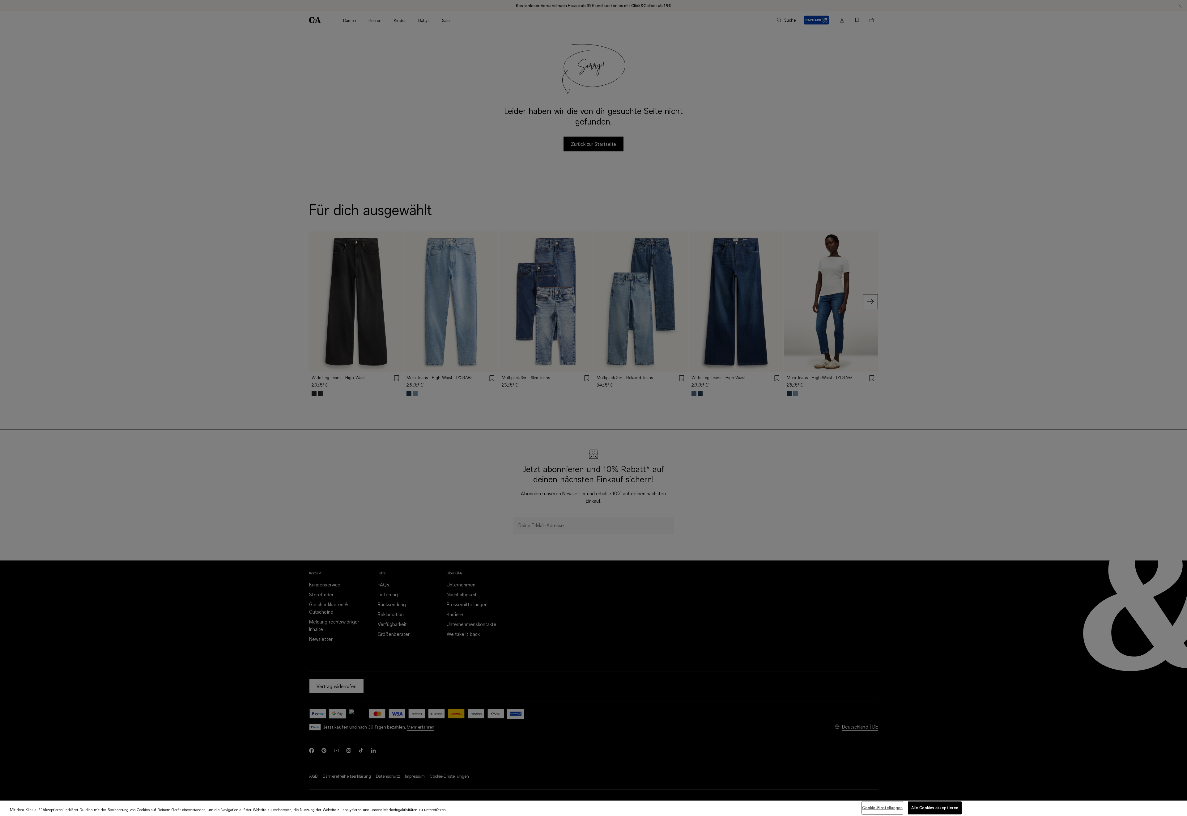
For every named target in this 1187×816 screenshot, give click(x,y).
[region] (593, 808)
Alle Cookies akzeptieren (934, 807)
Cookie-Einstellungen (882, 807)
